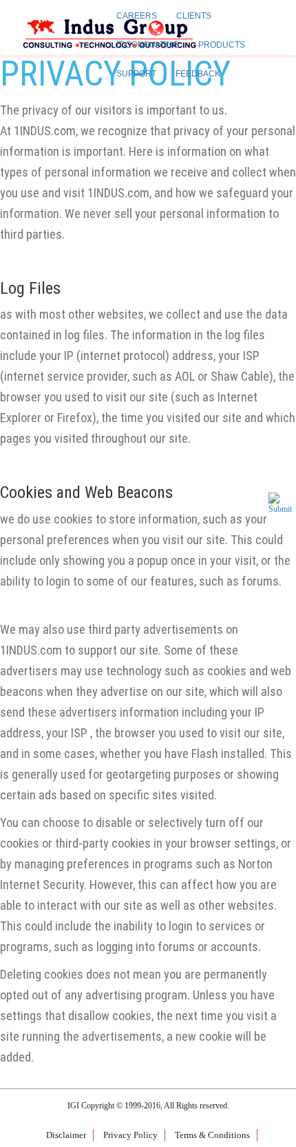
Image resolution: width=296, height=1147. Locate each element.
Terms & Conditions (212, 1135)
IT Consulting (147, 45)
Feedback (198, 74)
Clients (193, 16)
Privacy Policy (130, 1135)
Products (221, 45)
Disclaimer (66, 1135)
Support (136, 74)
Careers (136, 16)
